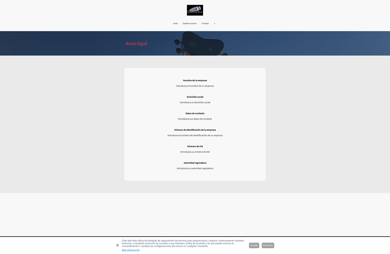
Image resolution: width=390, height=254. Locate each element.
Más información (131, 250)
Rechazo (268, 245)
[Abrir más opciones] (215, 23)
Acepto (254, 245)
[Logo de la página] (195, 10)
